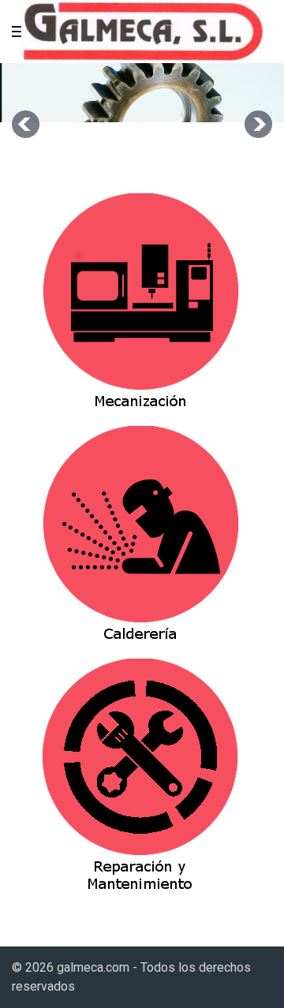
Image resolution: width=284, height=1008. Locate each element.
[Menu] (20, 31)
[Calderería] (141, 541)
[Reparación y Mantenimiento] (141, 774)
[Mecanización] (141, 308)
